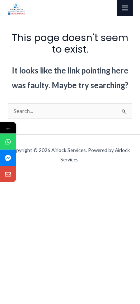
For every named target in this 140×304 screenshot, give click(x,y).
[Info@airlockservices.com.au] (8, 174)
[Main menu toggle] (125, 8)
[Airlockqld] (8, 158)
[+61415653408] (8, 142)
